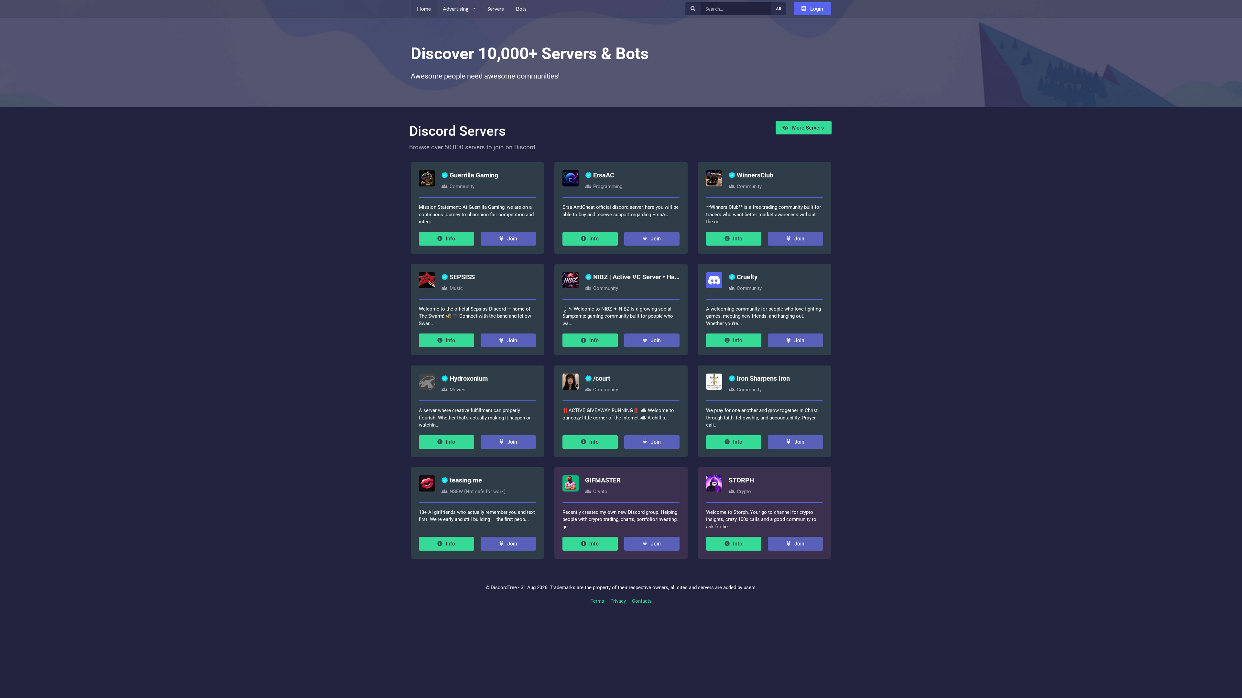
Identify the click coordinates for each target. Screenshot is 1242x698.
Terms (597, 601)
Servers (495, 8)
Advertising (456, 8)
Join (511, 239)
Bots (521, 8)
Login (816, 9)
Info (449, 239)
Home (424, 8)
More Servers (807, 128)
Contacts (642, 601)
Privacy (618, 601)
